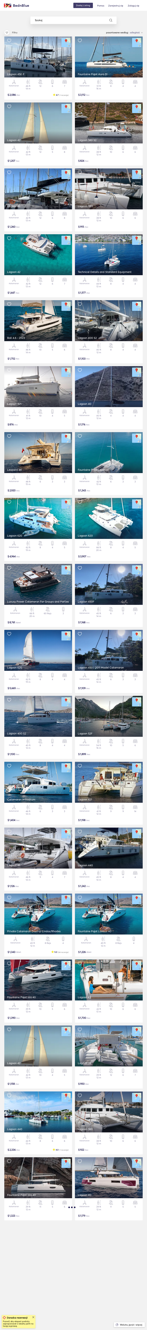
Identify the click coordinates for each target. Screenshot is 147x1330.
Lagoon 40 (84, 404)
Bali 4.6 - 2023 (16, 338)
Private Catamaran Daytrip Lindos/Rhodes (34, 931)
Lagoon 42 (13, 140)
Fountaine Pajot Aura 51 (92, 74)
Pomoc (100, 5)
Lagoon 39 (84, 1063)
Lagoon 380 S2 (87, 140)
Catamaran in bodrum (21, 799)
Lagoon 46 (14, 865)
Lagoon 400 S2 (87, 338)
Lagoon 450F (86, 601)
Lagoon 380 (85, 206)
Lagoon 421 (14, 404)
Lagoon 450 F (15, 74)
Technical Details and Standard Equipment (104, 272)
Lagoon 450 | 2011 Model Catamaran (101, 667)
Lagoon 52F (85, 733)
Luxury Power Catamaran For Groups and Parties (38, 601)
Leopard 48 (14, 469)
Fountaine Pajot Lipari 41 (93, 469)
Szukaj (38, 20)
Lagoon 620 (14, 535)
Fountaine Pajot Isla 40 (21, 997)
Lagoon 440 (85, 865)
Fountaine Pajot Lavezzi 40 (94, 931)
